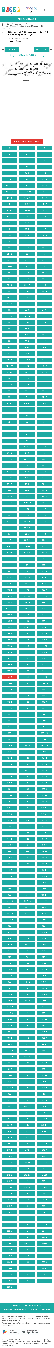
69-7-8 (9, 478)
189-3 (9, 1069)
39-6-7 (44, 335)
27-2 (27, 272)
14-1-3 (44, 191)
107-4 (9, 658)
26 (44, 266)
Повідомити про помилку (27, 141)
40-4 (44, 347)
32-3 (44, 297)
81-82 (27, 509)
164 (44, 919)
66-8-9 (44, 459)
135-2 (27, 764)
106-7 (44, 639)
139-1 (9, 795)
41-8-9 (44, 359)
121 (27, 727)
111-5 (27, 695)
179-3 (44, 994)
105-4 (9, 615)
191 (9, 1081)
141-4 (27, 814)
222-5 (9, 1231)
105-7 (9, 621)
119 (44, 720)
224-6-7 (27, 1243)
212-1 (44, 1168)
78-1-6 (44, 496)
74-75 (9, 490)
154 (9, 888)
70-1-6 (27, 478)
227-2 (44, 1268)
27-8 (27, 279)
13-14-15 (9, 185)
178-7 (27, 988)
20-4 (27, 247)
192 (27, 1081)
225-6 (44, 1256)
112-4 (9, 708)
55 (10, 428)
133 (44, 751)
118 (27, 720)
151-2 (27, 876)
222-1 (44, 1218)
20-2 (44, 241)
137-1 (9, 776)
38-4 (44, 322)
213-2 (9, 1187)
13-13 (44, 179)
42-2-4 (44, 372)
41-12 (27, 366)
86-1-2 (27, 527)
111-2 (27, 689)
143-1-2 (44, 832)
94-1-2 (27, 552)
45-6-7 (27, 403)
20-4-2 (44, 247)
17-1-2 (9, 216)
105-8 (27, 621)
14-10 (44, 198)
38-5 (9, 328)
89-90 (9, 546)
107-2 (27, 652)
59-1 (27, 434)
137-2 (27, 776)
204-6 (27, 1125)
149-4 (27, 870)
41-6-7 (27, 359)
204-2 (9, 1119)
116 (44, 714)
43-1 (44, 384)
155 (27, 888)
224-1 (44, 1231)
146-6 (9, 857)
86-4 (9, 534)
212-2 (9, 1175)
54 (44, 422)
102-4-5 (9, 583)
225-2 (27, 1249)
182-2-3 (9, 1013)
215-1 (27, 1200)
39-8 (9, 341)
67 (10, 465)
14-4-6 (9, 198)
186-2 (27, 1038)
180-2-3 (27, 1000)
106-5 (9, 639)
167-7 (44, 938)
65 (44, 453)
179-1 (9, 994)
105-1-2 (27, 608)
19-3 (9, 241)
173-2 (44, 957)
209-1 (44, 1137)
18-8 (9, 235)
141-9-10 (44, 820)
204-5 (9, 1125)
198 (9, 1100)
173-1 (27, 957)
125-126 (44, 733)
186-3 (44, 1038)
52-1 (44, 415)
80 (10, 509)
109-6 (44, 671)
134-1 (9, 758)
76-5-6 (9, 496)
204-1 (44, 1112)
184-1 (9, 1025)
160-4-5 (44, 907)
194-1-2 (9, 1088)
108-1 (27, 658)
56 (27, 428)
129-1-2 (44, 739)
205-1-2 (44, 1125)
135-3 (44, 764)
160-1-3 (27, 907)
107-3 (44, 652)
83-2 (9, 515)
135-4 (9, 770)
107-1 (9, 652)
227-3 (9, 1274)
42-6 (27, 378)
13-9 (44, 173)
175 (27, 975)
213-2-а (27, 1187)
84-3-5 (27, 521)
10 (10, 167)
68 (27, 465)
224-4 (44, 1237)
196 (27, 1094)
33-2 (44, 303)
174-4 (44, 969)
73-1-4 (44, 484)
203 (27, 1112)
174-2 (9, 969)
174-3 (27, 969)
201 (44, 1106)
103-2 (27, 590)
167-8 (9, 944)
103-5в (9, 602)
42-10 (27, 384)
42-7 (44, 378)
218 (44, 1212)
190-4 (44, 1075)
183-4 (44, 1019)
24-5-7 (27, 260)
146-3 (9, 851)
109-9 (27, 677)
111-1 (9, 689)
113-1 (27, 708)
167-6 (27, 938)
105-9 (44, 621)
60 (10, 440)
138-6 (44, 789)
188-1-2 (44, 1044)
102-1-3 (44, 577)
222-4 (44, 1224)
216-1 (44, 1206)
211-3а (27, 1162)
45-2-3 (44, 397)
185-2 (9, 1031)
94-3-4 (44, 552)
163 (27, 919)
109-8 (9, 677)
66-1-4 (9, 459)
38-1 (9, 322)
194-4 (44, 1088)
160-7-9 (9, 913)
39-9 (27, 341)
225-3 (44, 1249)
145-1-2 (9, 845)
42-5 (9, 378)
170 (9, 951)
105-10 (9, 627)
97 (44, 559)
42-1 (27, 372)
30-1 (9, 291)
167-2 (9, 932)
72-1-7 (9, 484)
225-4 (9, 1256)
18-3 (44, 223)
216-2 (9, 1212)
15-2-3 (44, 204)
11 (27, 167)
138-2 (27, 783)
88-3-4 (44, 540)
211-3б (44, 1162)
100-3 (9, 571)
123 (9, 733)
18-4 (9, 229)
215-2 (44, 1200)
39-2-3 (9, 335)
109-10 (44, 677)
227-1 (27, 1268)
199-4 (9, 1106)
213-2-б (44, 1187)
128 (27, 739)
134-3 (27, 758)
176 (44, 975)
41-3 (44, 353)
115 (27, 714)
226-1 (9, 1262)
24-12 (9, 266)
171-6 (44, 951)
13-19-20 (9, 191)
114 (9, 714)
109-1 (9, 664)
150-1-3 (44, 870)
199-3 (44, 1100)
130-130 (44, 745)
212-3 (9, 1181)
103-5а (27, 596)
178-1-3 (27, 982)
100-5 (27, 571)
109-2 (27, 664)
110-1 (9, 683)
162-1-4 (9, 919)
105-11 (27, 627)
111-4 (9, 695)
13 (10, 173)
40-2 (9, 347)
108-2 (44, 658)
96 (27, 559)
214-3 (44, 1193)
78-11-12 (27, 503)
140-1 (27, 801)
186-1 (9, 1038)
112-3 (44, 702)
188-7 (44, 1050)
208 (27, 1137)
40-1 (44, 341)
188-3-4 (9, 1050)
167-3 (27, 932)
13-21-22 (27, 191)
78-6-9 (9, 503)
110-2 (27, 683)
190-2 (9, 1075)
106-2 (9, 633)
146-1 (27, 845)
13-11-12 (27, 179)
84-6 (44, 521)
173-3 (9, 963)
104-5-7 (44, 602)
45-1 (27, 397)
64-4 (27, 453)
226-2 (27, 1262)
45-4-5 (9, 403)
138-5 (27, 789)
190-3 (27, 1075)
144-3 (44, 839)
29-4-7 (27, 285)
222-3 (27, 1224)
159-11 (44, 901)
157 (9, 895)
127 (9, 739)
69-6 (44, 471)
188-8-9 (9, 1056)
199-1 (27, 1100)
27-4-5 (44, 272)
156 (44, 888)
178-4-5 (44, 982)
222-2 (9, 1224)
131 (9, 751)
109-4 (9, 671)
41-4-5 (9, 359)
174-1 (44, 963)
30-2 (27, 291)
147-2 (44, 857)
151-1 (9, 876)
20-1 (27, 241)
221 (27, 1218)
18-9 (27, 235)
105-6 (44, 615)
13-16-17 (27, 185)
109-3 (44, 664)
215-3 (9, 1206)
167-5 (9, 938)
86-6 (44, 534)
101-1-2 (9, 577)
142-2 (44, 826)
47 (27, 409)
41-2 (27, 353)
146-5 (44, 851)
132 (27, 751)
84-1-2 (9, 521)
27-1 (9, 272)
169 (44, 944)
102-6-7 (27, 583)
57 (44, 428)
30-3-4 (44, 291)
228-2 (44, 1274)
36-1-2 (9, 316)
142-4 (9, 832)
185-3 (27, 1031)
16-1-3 (27, 210)
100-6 (44, 571)
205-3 (9, 1131)
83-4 (44, 515)
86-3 (44, 527)
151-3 (44, 876)
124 (27, 733)
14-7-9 (27, 198)
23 (44, 254)
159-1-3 (44, 895)
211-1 (27, 1156)
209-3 (27, 1144)
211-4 (9, 1168)
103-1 (9, 590)
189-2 (44, 1063)
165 (9, 926)
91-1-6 (27, 546)
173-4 (27, 963)
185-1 (44, 1025)
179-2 (27, 994)
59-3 (44, 434)
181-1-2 (9, 1007)
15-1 (9, 204)
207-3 (9, 1137)
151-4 (9, 882)
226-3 (44, 1262)
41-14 (9, 372)
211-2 (44, 1156)
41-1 (9, 353)
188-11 (44, 1056)
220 (9, 1218)
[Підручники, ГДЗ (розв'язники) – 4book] (3, 24)
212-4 (27, 1181)
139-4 (9, 801)
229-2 (9, 1287)
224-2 (9, 1237)
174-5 (9, 975)
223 (27, 1231)
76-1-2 (27, 490)
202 (9, 1112)
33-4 (27, 310)
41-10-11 (9, 366)
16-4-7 (44, 210)
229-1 (44, 1280)
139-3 (44, 795)
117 (9, 720)
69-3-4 (9, 471)
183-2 (9, 1019)
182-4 (27, 1013)
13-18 (44, 185)
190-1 (44, 1069)
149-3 (9, 870)
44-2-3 (44, 391)
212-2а (27, 1175)
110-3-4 (44, 683)
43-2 (9, 391)
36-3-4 (27, 316)
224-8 (44, 1243)
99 (27, 565)
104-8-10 (9, 608)
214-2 (27, 1193)
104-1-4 (27, 602)
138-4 (9, 789)
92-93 (9, 552)
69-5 (27, 471)
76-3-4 (44, 490)
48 (44, 409)
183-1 (44, 1013)
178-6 (9, 988)
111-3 (44, 689)
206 (27, 1131)
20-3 (9, 247)
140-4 (27, 808)
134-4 (44, 758)
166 (27, 926)
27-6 (9, 279)
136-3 (44, 770)
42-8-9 (9, 384)
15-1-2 (27, 204)
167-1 (44, 926)
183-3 (27, 1019)
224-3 (27, 1237)
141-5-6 (44, 814)
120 (9, 727)
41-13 (44, 366)
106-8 (9, 646)
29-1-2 (9, 285)
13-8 (27, 173)
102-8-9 (44, 583)
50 (10, 415)
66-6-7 (27, 459)
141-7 (9, 820)
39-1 (44, 328)
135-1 (9, 764)
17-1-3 (27, 216)
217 (27, 1212)
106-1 (44, 627)
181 (44, 1000)
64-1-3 (9, 453)
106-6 (27, 639)
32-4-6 (9, 303)
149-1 (27, 864)
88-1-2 (27, 540)
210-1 (9, 1150)
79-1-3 (44, 503)
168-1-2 (27, 944)
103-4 (9, 596)
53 (27, 422)
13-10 (9, 179)
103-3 (44, 590)
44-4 (9, 397)
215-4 (27, 1206)
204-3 (27, 1119)
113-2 (44, 708)
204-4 (44, 1119)
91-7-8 (44, 546)
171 (27, 951)
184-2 (27, 1025)
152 (27, 882)
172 (9, 957)
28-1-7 (44, 279)
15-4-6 (9, 210)
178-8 (44, 988)
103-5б (44, 596)
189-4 (27, 1069)
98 (10, 565)
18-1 (9, 223)
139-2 (27, 795)
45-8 (44, 403)
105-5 (27, 615)
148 (9, 864)
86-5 (27, 534)
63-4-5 (27, 447)
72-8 (27, 484)
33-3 (9, 310)
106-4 (44, 633)
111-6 (44, 695)
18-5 (27, 229)
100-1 (44, 565)
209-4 (44, 1144)
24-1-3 (9, 260)
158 (27, 895)
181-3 (27, 1007)
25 (27, 266)
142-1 (27, 826)
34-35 (44, 310)
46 (10, 409)
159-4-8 (9, 901)
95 (10, 559)
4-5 (27, 154)
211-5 (27, 1168)
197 (44, 1094)
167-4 (44, 932)
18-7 (44, 229)
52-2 (9, 422)
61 (27, 440)
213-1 (44, 1181)
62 (44, 440)
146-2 (44, 845)
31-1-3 (9, 297)
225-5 (27, 1256)
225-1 (9, 1249)
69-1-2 (44, 465)
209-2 (9, 1144)
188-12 (9, 1063)
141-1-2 (44, 808)
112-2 (27, 702)
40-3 (27, 347)
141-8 (27, 820)
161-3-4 (44, 913)
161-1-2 (27, 913)
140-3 (9, 808)
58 (10, 434)
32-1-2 (27, 297)
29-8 (44, 285)
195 (9, 1094)
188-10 (27, 1056)
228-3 (9, 1280)
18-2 (27, 223)
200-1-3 (27, 1106)
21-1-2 (9, 254)
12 (44, 167)
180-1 (9, 1000)
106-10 (44, 646)
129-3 (9, 745)
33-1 (27, 303)
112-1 (9, 702)
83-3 (27, 515)
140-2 (44, 801)
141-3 (9, 814)
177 (9, 982)
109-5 (27, 671)
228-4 (27, 1280)
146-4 (27, 851)
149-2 (44, 864)
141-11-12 (9, 826)
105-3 (44, 608)
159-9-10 (27, 901)
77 (27, 496)
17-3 (44, 216)
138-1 (9, 783)
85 (10, 527)
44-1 (27, 391)
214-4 (9, 1200)
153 (44, 882)
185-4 (44, 1031)
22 (27, 254)
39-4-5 (27, 335)
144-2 (27, 839)
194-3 (27, 1088)
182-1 (44, 1007)
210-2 (27, 1150)
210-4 (9, 1156)
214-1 (9, 1193)
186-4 (9, 1044)
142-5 (27, 832)
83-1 (44, 509)
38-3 (27, 322)
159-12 (9, 907)
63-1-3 (9, 447)
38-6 (27, 328)
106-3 (27, 633)
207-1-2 (44, 1131)
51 (27, 415)
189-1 (27, 1063)
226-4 (9, 1268)
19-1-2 (44, 235)
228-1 (27, 1274)
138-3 (44, 783)
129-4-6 (27, 745)
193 (44, 1081)
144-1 (9, 839)
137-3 (44, 776)
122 (44, 727)
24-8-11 (44, 260)
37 (44, 316)
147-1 (27, 857)
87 (10, 540)
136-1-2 (27, 770)
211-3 (9, 1162)
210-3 (44, 1150)
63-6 (44, 447)
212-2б (44, 1175)
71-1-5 (44, 478)
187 (27, 1044)
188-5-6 (27, 1050)
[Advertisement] (27, 108)
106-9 (27, 646)
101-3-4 (27, 577)
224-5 (9, 1243)
